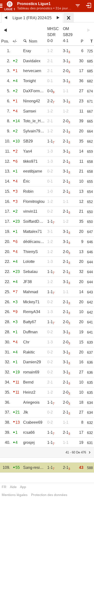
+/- (15, 41)
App (23, 487)
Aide (13, 487)
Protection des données (49, 495)
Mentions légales (14, 495)
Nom (33, 41)
